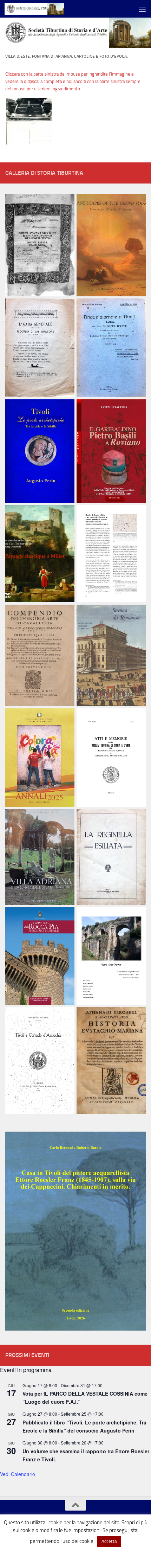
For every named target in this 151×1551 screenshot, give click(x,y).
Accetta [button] (109, 1541)
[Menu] (142, 9)
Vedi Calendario (17, 1474)
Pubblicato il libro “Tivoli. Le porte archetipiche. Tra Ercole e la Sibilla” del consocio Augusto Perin (84, 1426)
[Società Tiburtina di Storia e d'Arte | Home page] (44, 9)
